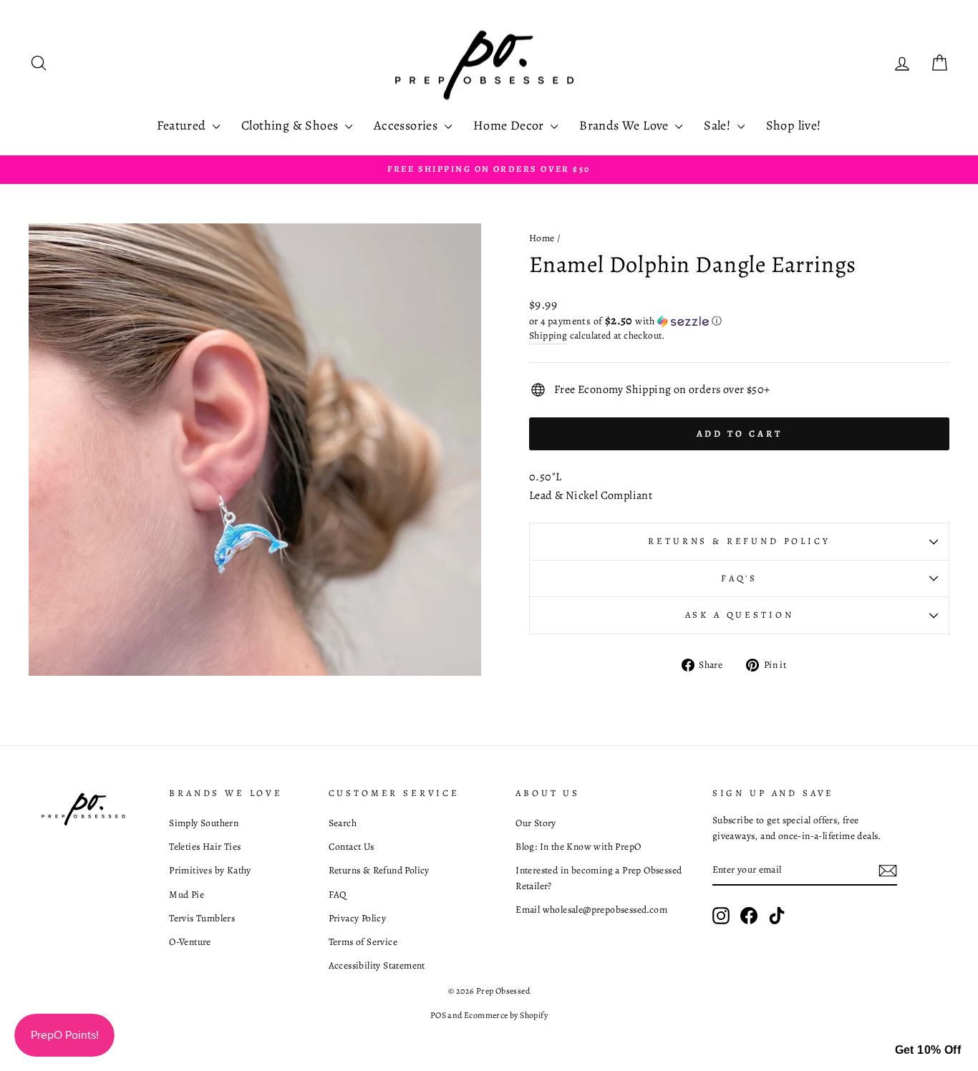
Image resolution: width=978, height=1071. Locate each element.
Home (542, 238)
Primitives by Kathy (210, 870)
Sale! (718, 125)
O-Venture (190, 942)
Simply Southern (203, 823)
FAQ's (739, 578)
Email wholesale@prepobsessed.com (591, 909)
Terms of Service (363, 942)
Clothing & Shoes (291, 125)
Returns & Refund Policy (739, 541)
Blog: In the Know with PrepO (578, 846)
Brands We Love (625, 125)
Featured (183, 125)
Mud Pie (186, 894)
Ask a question (739, 615)
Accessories (407, 125)
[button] (739, 321)
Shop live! (793, 125)
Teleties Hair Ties (205, 846)
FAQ (338, 894)
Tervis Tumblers (202, 918)
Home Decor (510, 125)
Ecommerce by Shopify (506, 1015)
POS (438, 1015)
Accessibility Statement (377, 965)
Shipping (548, 335)
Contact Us (351, 846)
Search (343, 823)
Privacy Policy (358, 918)
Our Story (535, 823)
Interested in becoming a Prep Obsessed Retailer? (598, 878)
